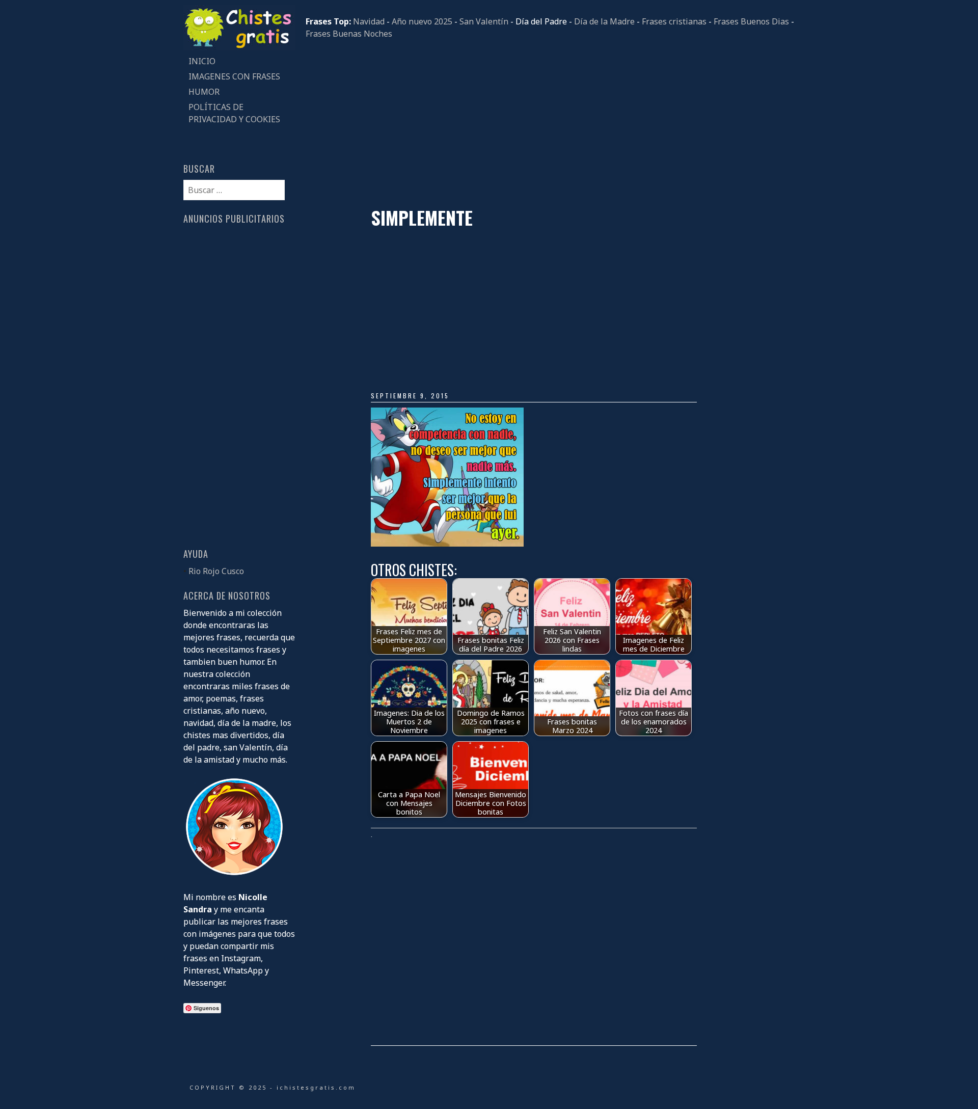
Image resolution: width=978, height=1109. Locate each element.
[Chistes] (239, 47)
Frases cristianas (674, 21)
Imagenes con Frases (234, 76)
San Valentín (483, 21)
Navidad (369, 21)
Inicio (201, 61)
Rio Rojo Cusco (216, 571)
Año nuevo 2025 (422, 21)
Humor (204, 91)
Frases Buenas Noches (349, 33)
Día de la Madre (604, 21)
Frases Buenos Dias (751, 21)
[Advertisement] (550, 123)
